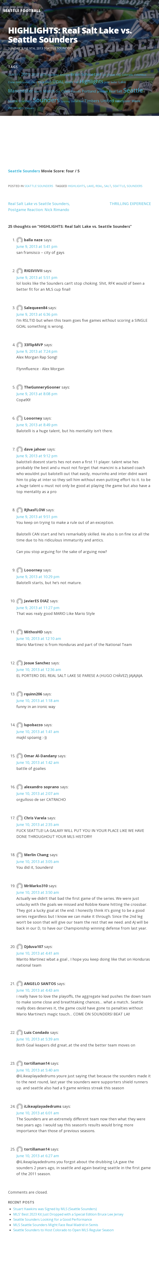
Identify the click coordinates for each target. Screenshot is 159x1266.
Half (76, 82)
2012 (35, 74)
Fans (34, 82)
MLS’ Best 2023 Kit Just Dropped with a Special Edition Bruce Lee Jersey (68, 1214)
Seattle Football (22, 10)
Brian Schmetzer (85, 74)
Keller (114, 82)
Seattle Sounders (58, 48)
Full (48, 81)
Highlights (91, 81)
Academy (53, 75)
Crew (11, 82)
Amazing (64, 74)
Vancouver (123, 101)
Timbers (91, 100)
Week (136, 101)
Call (104, 74)
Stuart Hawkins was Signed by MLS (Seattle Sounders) (55, 1209)
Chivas (111, 75)
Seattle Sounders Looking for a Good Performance (52, 1219)
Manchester (20, 91)
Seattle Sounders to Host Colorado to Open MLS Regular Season (63, 1230)
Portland (89, 91)
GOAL (58, 81)
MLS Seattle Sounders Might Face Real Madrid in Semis (55, 1225)
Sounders (46, 100)
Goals (69, 82)
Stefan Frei (77, 101)
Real (112, 91)
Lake (122, 82)
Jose (107, 82)
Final (41, 82)
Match (49, 91)
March (38, 91)
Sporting (65, 101)
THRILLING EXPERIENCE (130, 203)
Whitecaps (16, 108)
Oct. (58, 91)
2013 (43, 75)
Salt (119, 91)
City (118, 75)
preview (102, 91)
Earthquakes (23, 82)
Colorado (127, 75)
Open (65, 91)
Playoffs (76, 91)
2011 (25, 74)
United (107, 100)
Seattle (133, 90)
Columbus (140, 74)
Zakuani (29, 108)
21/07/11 (14, 75)
